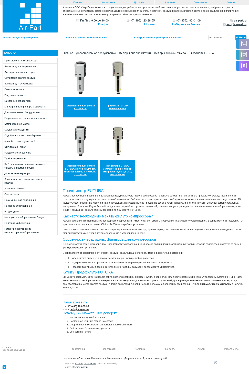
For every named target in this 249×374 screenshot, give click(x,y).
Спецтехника (11, 194)
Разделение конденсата (17, 152)
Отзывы (231, 2)
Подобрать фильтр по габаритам (22, 135)
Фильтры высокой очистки (170, 53)
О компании (200, 2)
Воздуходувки (11, 211)
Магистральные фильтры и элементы (25, 106)
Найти (242, 37)
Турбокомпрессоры (15, 158)
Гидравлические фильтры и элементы (25, 118)
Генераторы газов (14, 89)
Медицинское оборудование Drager (24, 217)
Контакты (170, 2)
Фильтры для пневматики (135, 53)
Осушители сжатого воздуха (20, 77)
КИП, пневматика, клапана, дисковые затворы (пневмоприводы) (25, 166)
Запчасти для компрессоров (20, 66)
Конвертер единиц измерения (20, 37)
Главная (77, 2)
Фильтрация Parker (15, 147)
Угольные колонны (14, 188)
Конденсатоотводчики (16, 129)
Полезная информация (17, 223)
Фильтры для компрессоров (19, 72)
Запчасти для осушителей (18, 83)
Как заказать (108, 2)
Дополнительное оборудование (22, 112)
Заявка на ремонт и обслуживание (86, 37)
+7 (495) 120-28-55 (78, 306)
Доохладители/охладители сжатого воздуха (23, 181)
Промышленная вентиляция (20, 200)
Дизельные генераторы (17, 173)
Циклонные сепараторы (17, 101)
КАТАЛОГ (10, 52)
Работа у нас (231, 349)
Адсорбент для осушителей (19, 141)
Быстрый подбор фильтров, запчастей (157, 37)
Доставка (139, 2)
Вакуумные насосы (15, 95)
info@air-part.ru (79, 309)
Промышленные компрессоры (21, 60)
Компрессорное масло (17, 124)
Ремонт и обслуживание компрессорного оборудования (21, 230)
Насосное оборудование (18, 205)
